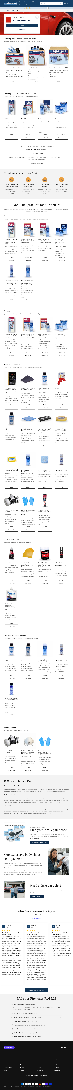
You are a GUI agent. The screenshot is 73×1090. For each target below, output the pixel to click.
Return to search (37, 896)
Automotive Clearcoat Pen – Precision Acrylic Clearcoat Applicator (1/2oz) (11, 241)
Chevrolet (39, 1059)
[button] (32, 1)
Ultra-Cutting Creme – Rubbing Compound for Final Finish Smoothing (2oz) (10, 390)
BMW (21, 1059)
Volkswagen (40, 1070)
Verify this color (21, 29)
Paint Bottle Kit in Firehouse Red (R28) (35, 68)
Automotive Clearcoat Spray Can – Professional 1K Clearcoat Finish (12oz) (44, 241)
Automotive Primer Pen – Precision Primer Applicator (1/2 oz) (11, 336)
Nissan (22, 1067)
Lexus (22, 1064)
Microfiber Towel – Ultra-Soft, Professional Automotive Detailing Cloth (45, 470)
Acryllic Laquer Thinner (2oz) (11, 428)
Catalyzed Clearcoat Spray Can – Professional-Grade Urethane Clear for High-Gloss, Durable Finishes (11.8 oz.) (11, 283)
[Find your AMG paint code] (14, 834)
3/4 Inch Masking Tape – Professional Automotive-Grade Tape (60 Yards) (61, 429)
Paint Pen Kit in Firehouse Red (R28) (14, 67)
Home (5, 10)
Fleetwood (6, 1062)
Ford (21, 1062)
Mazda (55, 1064)
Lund (38, 1064)
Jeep (5, 1064)
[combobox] (51, 3)
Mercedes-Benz (8, 1067)
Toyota (22, 1070)
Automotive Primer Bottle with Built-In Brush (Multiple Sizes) (44, 336)
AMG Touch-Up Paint (11, 10)
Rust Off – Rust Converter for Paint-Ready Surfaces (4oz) (61, 470)
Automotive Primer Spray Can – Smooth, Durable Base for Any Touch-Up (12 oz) (28, 336)
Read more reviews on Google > (36, 990)
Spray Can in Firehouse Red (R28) (45, 117)
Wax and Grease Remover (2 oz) (44, 389)
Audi (5, 1059)
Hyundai (56, 1062)
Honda (39, 1062)
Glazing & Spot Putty (10, 562)
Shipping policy (39, 1086)
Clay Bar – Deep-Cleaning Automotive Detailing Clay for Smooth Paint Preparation (11, 471)
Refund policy (23, 1086)
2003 (41, 154)
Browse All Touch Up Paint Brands (36, 1075)
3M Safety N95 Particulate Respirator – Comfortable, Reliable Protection (27, 752)
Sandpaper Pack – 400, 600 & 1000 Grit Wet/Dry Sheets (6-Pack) (28, 390)
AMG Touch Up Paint (18, 17)
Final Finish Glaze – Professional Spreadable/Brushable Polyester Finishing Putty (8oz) (11, 606)
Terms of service (31, 1086)
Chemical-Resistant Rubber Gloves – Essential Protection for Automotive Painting (28, 512)
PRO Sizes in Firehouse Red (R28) (61, 117)
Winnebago (57, 1070)
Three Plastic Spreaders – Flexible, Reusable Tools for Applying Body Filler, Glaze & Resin (27, 564)
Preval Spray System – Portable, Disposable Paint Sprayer (44, 512)
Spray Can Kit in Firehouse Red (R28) (58, 67)
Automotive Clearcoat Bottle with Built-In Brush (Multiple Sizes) (27, 241)
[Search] (61, 3)
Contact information (47, 1086)
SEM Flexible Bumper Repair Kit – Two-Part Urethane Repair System (60, 564)
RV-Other (56, 1067)
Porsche (39, 1067)
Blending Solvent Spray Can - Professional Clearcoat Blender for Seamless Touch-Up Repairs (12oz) (28, 283)
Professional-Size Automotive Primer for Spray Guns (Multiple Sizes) (60, 336)
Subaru (5, 1070)
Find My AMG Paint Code (36, 163)
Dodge (55, 1059)
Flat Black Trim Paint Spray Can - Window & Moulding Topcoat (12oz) (11, 700)
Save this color (22, 25)
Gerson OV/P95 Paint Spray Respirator (11, 511)
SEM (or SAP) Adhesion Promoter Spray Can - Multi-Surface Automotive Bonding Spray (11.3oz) (27, 471)
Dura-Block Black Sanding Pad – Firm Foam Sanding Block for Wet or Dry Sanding (44, 430)
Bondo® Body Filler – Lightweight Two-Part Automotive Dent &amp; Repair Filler (44, 564)
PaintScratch (9, 1086)
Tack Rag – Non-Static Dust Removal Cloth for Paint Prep (28, 429)
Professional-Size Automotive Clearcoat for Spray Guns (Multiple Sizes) (61, 241)
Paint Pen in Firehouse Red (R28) (11, 117)
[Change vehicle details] (37, 17)
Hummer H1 (41, 150)
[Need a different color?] (14, 889)
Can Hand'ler (58, 388)
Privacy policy (16, 1086)
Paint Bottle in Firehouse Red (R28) (27, 117)
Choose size (61, 137)
